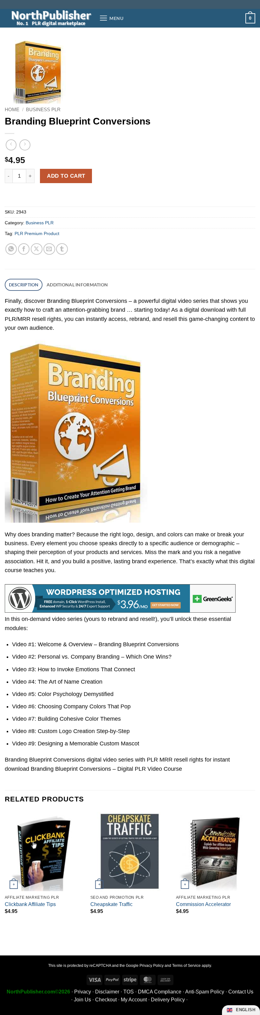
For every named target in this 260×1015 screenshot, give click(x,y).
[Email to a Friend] (49, 249)
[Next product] (11, 144)
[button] (111, 18)
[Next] (255, 872)
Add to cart (66, 176)
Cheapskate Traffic (111, 904)
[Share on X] (36, 249)
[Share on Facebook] (24, 249)
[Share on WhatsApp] (11, 249)
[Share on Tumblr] (62, 249)
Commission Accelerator (203, 904)
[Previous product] (24, 144)
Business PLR (43, 109)
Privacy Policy (152, 965)
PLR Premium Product (37, 233)
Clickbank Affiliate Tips (30, 904)
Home (12, 109)
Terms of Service (186, 965)
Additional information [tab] (77, 284)
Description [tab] (24, 284)
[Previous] (5, 872)
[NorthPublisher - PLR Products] (49, 18)
